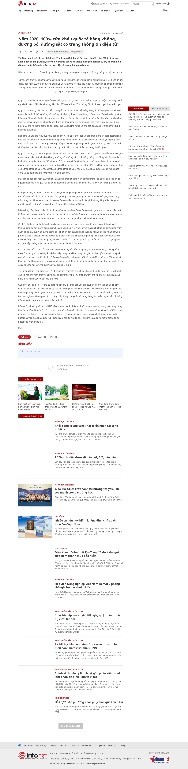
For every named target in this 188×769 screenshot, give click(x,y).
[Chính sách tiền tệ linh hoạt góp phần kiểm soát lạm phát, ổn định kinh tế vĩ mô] (35, 679)
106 (137, 168)
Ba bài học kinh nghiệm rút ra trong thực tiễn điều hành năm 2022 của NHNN (86, 646)
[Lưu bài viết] (42, 52)
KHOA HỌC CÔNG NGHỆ (65, 421)
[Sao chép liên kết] (37, 52)
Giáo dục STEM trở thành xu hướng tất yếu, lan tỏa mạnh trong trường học (87, 490)
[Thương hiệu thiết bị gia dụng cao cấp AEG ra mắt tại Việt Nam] (84, 392)
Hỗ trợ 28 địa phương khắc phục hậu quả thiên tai (89, 702)
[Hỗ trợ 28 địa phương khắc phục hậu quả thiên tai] (35, 708)
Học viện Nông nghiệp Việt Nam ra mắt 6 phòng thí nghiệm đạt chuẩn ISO (87, 585)
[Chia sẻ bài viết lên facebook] (20, 52)
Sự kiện (130, 10)
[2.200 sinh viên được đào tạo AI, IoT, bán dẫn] (35, 463)
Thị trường (42, 10)
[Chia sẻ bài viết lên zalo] (26, 52)
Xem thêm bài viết (70, 726)
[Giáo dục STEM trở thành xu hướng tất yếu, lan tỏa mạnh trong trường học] (35, 495)
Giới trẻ (79, 10)
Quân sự (119, 10)
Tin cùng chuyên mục (32, 416)
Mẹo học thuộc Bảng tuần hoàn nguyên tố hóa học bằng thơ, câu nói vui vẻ (147, 157)
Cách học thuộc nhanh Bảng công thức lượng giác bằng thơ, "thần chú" (146, 147)
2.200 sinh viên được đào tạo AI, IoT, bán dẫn (85, 457)
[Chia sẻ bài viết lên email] (31, 52)
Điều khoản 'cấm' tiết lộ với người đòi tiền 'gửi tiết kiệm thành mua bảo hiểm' (87, 554)
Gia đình (67, 10)
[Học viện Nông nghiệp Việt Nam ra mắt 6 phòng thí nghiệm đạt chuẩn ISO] (35, 590)
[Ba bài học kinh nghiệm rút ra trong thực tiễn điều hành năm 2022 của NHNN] (35, 650)
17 (162, 149)
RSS (168, 10)
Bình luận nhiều (159, 108)
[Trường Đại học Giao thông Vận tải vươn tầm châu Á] (57, 392)
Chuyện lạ (105, 10)
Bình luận (24, 337)
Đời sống (28, 10)
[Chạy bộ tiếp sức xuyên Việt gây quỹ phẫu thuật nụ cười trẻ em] (35, 621)
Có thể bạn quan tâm (31, 379)
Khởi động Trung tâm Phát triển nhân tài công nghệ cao (110, 407)
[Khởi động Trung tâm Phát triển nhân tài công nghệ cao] (111, 392)
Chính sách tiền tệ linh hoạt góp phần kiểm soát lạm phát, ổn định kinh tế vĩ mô (87, 675)
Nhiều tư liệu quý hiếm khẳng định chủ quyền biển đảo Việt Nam (86, 522)
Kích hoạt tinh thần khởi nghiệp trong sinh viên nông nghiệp (29, 407)
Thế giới (55, 10)
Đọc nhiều (139, 108)
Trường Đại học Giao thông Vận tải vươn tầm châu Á (56, 407)
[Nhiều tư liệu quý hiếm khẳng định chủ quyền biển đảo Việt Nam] (35, 527)
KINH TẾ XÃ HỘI (62, 698)
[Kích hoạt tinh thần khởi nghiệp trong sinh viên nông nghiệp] (30, 392)
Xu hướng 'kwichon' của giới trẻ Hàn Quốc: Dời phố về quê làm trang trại (148, 186)
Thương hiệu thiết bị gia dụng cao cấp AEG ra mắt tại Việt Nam (83, 407)
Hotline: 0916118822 (121, 3)
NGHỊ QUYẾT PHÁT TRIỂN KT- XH (69, 611)
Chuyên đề (24, 33)
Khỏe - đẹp (92, 10)
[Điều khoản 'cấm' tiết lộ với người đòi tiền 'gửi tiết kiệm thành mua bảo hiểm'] (35, 558)
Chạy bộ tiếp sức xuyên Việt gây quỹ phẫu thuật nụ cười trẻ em (87, 617)
